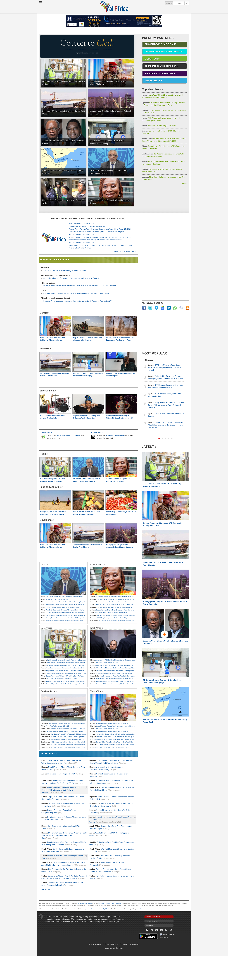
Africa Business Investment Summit (55, 298)
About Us (135, 944)
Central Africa (96, 564)
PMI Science (152, 80)
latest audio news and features (68, 436)
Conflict (44, 313)
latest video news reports (115, 436)
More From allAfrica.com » (125, 251)
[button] (159, 438)
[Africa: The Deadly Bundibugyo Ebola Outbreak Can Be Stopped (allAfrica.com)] (63, 581)
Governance (46, 520)
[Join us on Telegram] (156, 930)
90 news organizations (85, 903)
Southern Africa (48, 691)
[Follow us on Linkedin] (161, 930)
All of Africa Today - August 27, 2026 (159, 126)
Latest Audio (46, 433)
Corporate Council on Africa (160, 66)
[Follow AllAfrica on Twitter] (150, 308)
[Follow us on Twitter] (151, 930)
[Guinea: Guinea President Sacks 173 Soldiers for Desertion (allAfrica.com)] (113, 707)
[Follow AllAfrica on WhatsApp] (175, 308)
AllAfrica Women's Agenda (159, 73)
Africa (43, 564)
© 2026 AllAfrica (95, 944)
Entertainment (47, 390)
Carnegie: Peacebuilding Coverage (163, 51)
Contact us (143, 909)
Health (43, 454)
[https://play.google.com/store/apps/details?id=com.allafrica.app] (148, 936)
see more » (45, 889)
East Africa (46, 628)
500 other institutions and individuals (109, 903)
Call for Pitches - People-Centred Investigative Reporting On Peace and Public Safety (76, 293)
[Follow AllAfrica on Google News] (162, 308)
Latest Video (97, 433)
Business (44, 348)
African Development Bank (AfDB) (54, 275)
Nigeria (148, 360)
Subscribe (149, 925)
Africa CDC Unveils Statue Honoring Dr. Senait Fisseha (64, 271)
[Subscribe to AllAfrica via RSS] (171, 930)
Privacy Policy (110, 944)
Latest (148, 446)
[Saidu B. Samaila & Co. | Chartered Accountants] (114, 21)
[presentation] (183, 354)
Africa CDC (45, 268)
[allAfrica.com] (53, 237)
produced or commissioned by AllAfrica (98, 909)
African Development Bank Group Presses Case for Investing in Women (71, 278)
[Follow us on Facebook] (146, 930)
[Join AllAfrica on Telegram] (156, 308)
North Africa (95, 628)
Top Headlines (151, 89)
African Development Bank (160, 44)
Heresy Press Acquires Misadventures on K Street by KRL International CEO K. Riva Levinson (79, 286)
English (169, 3)
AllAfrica (114, 6)
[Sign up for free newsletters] (181, 308)
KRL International (48, 283)
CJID (43, 291)
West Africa (95, 691)
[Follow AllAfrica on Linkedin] (169, 308)
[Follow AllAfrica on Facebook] (144, 308)
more (184, 183)
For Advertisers (152, 921)
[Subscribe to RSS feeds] (187, 308)
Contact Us (124, 944)
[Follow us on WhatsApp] (166, 930)
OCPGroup (152, 58)
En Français (179, 3)
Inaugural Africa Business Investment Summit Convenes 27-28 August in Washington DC (77, 301)
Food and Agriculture (51, 487)
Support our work (153, 916)
